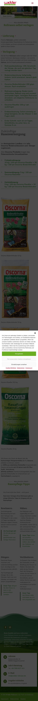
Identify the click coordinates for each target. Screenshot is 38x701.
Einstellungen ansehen (19, 364)
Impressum (28, 368)
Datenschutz (20, 368)
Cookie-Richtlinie (11, 368)
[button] (35, 333)
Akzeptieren (19, 354)
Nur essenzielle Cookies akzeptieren (19, 359)
